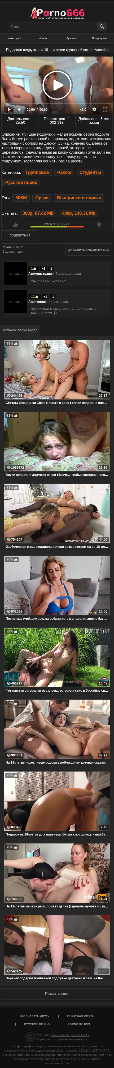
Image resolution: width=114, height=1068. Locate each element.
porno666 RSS (79, 1024)
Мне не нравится (99, 225)
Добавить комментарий (88, 250)
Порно (40, 1039)
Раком (64, 172)
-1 (50, 268)
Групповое (37, 172)
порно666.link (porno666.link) (70, 1035)
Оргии (42, 197)
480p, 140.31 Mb (78, 213)
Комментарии (13, 247)
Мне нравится (15, 225)
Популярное (99, 38)
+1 (43, 268)
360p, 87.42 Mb (38, 213)
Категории (14, 38)
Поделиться (20, 235)
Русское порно (21, 182)
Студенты (90, 172)
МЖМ (21, 197)
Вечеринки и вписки (79, 197)
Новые (43, 38)
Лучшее (71, 38)
